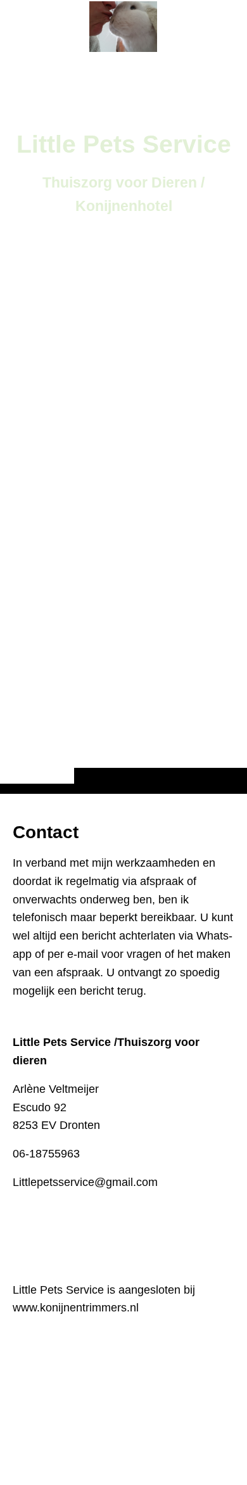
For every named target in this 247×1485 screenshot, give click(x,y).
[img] (123, 422)
